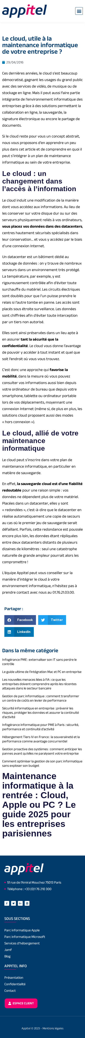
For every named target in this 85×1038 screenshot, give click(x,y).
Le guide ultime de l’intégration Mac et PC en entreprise (42, 672)
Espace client (23, 1003)
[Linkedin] (27, 903)
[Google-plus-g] (20, 903)
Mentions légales (52, 1028)
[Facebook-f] (6, 903)
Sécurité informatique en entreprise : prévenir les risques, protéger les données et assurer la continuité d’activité (40, 712)
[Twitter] (13, 903)
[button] (79, 11)
